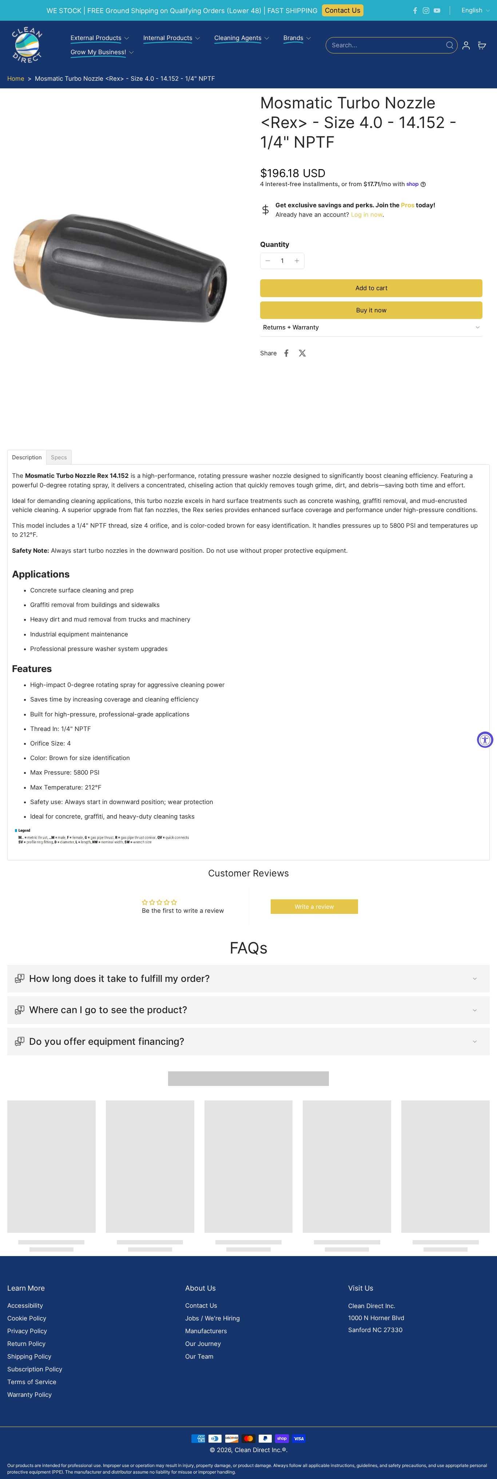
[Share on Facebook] (286, 353)
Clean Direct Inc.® (260, 1450)
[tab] (27, 457)
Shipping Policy (29, 1356)
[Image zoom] (122, 269)
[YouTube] (437, 10)
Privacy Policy (27, 1331)
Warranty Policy (29, 1394)
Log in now (366, 214)
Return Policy (26, 1343)
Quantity (274, 244)
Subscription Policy (34, 1369)
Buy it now (371, 309)
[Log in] (466, 45)
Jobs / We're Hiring (212, 1318)
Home (15, 78)
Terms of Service (31, 1382)
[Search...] (450, 45)
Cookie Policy (26, 1318)
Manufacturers (206, 1331)
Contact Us (343, 10)
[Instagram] (426, 10)
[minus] (268, 260)
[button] (371, 288)
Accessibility (25, 1305)
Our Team (199, 1356)
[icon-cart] (482, 45)
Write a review (314, 906)
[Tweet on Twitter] (302, 353)
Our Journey (203, 1343)
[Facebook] (415, 10)
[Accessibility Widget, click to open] (485, 739)
